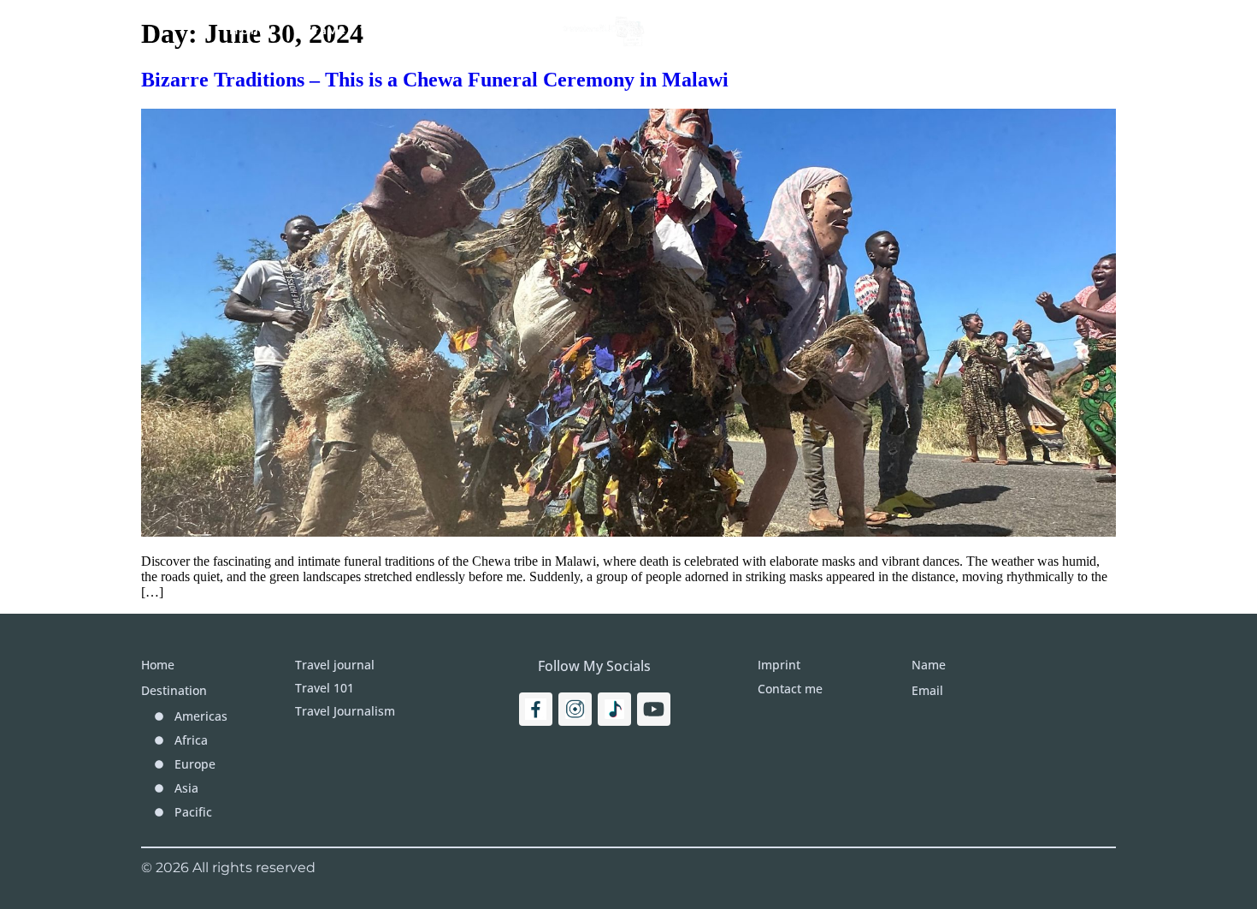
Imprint (952, 30)
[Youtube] (653, 709)
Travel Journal (472, 30)
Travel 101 (344, 30)
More (852, 30)
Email (927, 690)
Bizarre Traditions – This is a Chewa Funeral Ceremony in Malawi (435, 79)
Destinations (730, 30)
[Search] (1083, 30)
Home (251, 30)
